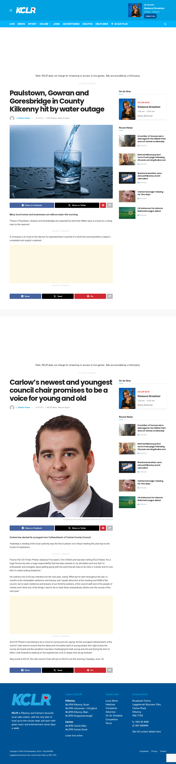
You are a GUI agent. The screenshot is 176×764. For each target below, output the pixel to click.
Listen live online (73, 735)
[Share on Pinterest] (103, 205)
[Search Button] (165, 23)
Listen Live (150, 16)
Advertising (71, 24)
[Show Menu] (11, 10)
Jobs (56, 24)
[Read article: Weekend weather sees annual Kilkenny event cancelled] (127, 178)
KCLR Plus (121, 24)
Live (12, 24)
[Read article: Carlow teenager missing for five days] (127, 196)
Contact (163, 751)
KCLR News (52, 118)
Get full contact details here (146, 731)
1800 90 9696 (141, 721)
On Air (44, 24)
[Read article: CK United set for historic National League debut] (127, 213)
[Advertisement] (88, 50)
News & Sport (64, 118)
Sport (32, 24)
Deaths (88, 24)
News (21, 24)
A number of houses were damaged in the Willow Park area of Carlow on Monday (152, 139)
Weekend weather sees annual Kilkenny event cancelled (150, 176)
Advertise (111, 711)
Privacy (154, 751)
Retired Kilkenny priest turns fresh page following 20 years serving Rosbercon (152, 157)
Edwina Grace (24, 118)
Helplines (102, 24)
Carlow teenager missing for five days (150, 193)
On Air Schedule (114, 715)
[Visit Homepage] (26, 10)
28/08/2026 (143, 145)
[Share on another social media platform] (110, 205)
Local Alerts (112, 700)
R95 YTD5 (137, 715)
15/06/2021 (39, 118)
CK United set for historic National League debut (150, 209)
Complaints (111, 708)
